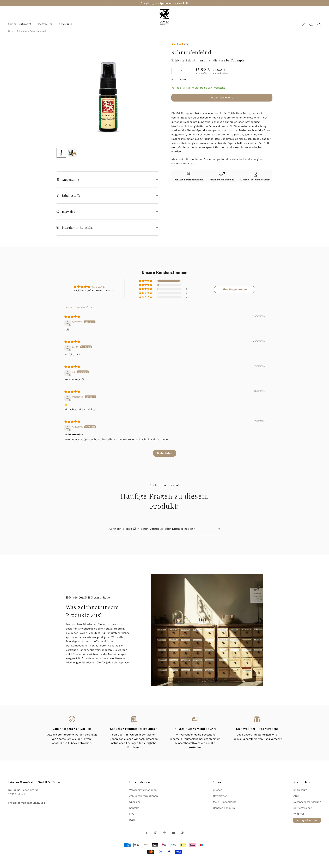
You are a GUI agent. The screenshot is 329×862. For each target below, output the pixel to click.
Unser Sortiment (19, 24)
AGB (296, 795)
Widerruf (298, 813)
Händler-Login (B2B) (225, 807)
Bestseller (45, 24)
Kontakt (134, 807)
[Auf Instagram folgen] (155, 833)
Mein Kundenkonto (224, 801)
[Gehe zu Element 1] (61, 153)
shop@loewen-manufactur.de (26, 802)
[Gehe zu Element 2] (72, 153)
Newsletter (220, 795)
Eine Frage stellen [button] (234, 289)
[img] (72, 316)
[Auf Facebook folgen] (146, 833)
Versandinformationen (143, 789)
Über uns (65, 24)
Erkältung (22, 31)
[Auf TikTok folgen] (182, 833)
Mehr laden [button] (164, 453)
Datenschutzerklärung (307, 801)
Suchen (217, 789)
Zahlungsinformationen (143, 795)
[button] (177, 44)
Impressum (300, 789)
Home (11, 31)
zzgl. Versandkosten (218, 73)
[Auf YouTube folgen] (173, 833)
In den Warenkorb (221, 97)
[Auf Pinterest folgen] (164, 833)
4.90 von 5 (98, 286)
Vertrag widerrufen (307, 820)
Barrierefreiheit (302, 807)
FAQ (131, 813)
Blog (132, 819)
